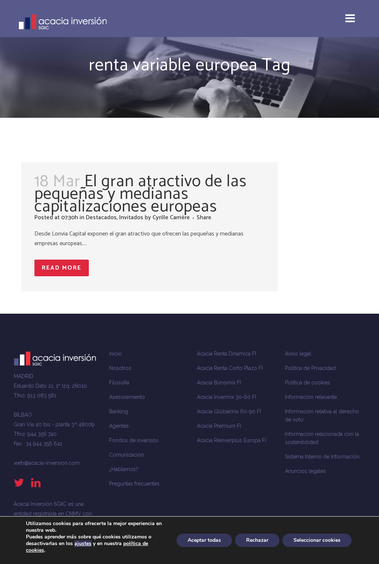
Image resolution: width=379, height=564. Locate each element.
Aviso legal (298, 354)
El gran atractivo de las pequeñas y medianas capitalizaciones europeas (140, 194)
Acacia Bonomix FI (219, 383)
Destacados (101, 218)
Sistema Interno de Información (322, 457)
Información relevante (311, 397)
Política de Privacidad (310, 368)
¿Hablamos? (123, 469)
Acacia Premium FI (219, 426)
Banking (118, 411)
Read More (61, 268)
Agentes (119, 426)
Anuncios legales (305, 471)
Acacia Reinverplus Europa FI (231, 440)
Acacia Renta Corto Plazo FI (230, 368)
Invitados (131, 218)
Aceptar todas (204, 540)
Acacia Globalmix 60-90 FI (229, 411)
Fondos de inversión (133, 440)
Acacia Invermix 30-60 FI (226, 397)
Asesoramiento (127, 397)
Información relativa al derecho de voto (322, 415)
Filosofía (119, 383)
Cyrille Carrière (171, 218)
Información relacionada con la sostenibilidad (322, 438)
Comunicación (126, 455)
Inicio (115, 354)
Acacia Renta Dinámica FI (226, 354)
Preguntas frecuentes (134, 484)
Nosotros (120, 368)
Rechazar (257, 540)
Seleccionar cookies (317, 540)
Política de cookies (307, 383)
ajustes (82, 543)
